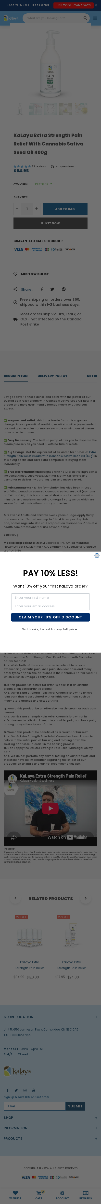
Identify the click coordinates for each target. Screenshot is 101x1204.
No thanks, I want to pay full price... (50, 629)
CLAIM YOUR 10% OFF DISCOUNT (50, 617)
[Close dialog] (97, 555)
